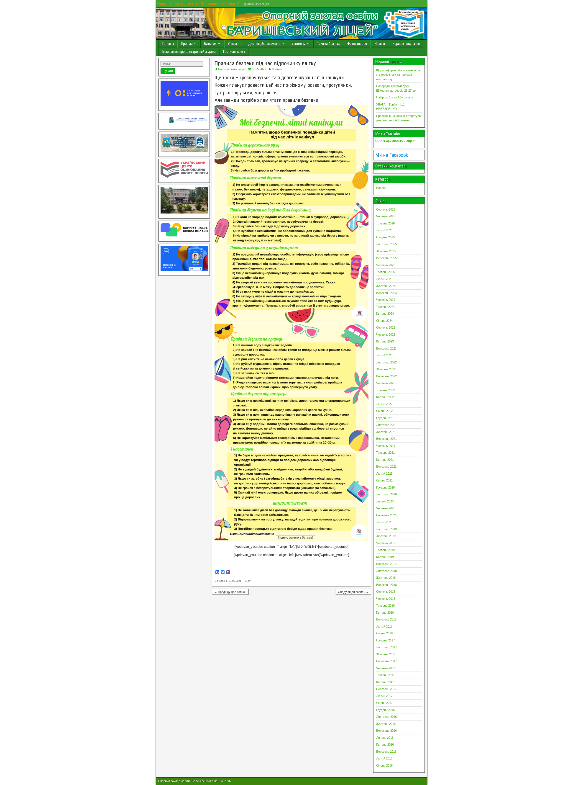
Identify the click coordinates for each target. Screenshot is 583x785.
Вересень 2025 (386, 258)
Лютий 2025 (384, 279)
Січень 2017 (384, 703)
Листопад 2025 (386, 244)
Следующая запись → (353, 592)
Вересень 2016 (386, 730)
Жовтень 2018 (386, 577)
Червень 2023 (385, 334)
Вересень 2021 (386, 438)
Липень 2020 (385, 501)
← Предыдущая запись (230, 592)
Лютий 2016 (384, 758)
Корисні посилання (406, 43)
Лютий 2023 (384, 355)
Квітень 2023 (385, 341)
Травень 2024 (385, 307)
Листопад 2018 (386, 571)
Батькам (210, 43)
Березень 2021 (386, 466)
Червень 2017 (385, 668)
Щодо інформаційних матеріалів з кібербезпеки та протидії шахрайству (398, 75)
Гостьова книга (234, 51)
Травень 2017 (385, 675)
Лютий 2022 (384, 404)
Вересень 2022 (386, 376)
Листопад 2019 (386, 529)
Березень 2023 (386, 348)
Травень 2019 (385, 550)
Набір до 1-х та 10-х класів (394, 97)
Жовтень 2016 (386, 724)
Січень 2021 (384, 480)
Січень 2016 (384, 765)
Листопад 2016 (386, 716)
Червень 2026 (385, 216)
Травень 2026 (385, 223)
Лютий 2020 (384, 522)
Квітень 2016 (385, 744)
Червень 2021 (385, 446)
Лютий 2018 (384, 626)
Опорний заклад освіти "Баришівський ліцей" (198, 3)
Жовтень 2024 (386, 286)
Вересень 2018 (386, 585)
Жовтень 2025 (386, 251)
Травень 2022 (385, 390)
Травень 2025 (385, 272)
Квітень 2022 (385, 397)
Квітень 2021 (385, 459)
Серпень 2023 (385, 327)
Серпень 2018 (385, 591)
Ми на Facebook (391, 155)
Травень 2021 (385, 452)
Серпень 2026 (385, 209)
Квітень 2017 (385, 682)
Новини (379, 43)
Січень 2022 (384, 411)
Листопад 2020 (386, 494)
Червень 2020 (385, 508)
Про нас (187, 43)
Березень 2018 (386, 619)
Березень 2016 (386, 751)
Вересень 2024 (386, 293)
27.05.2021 (258, 69)
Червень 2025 (385, 265)
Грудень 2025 (385, 237)
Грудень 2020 (385, 487)
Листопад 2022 (386, 362)
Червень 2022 (385, 383)
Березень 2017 (386, 689)
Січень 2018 (384, 633)
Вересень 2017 (386, 661)
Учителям (299, 43)
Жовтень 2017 (386, 654)
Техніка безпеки (328, 43)
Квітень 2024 (385, 313)
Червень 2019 (385, 543)
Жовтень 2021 (386, 432)
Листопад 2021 (386, 425)
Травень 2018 (385, 605)
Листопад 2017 (386, 647)
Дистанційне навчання (264, 43)
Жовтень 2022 (386, 369)
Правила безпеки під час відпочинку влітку (265, 63)
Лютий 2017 (384, 696)
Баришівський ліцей (231, 69)
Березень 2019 (386, 564)
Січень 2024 (384, 320)
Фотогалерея (357, 43)
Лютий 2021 (384, 473)
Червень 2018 (385, 598)
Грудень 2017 (385, 640)
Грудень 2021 (385, 418)
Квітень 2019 (385, 557)
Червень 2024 (385, 299)
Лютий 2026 (384, 230)
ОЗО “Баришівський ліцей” (395, 141)
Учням (232, 43)
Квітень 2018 (385, 612)
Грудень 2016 (385, 710)
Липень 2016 (385, 737)
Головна (168, 43)
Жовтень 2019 (386, 536)
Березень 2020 (386, 515)
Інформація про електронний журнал (189, 51)
